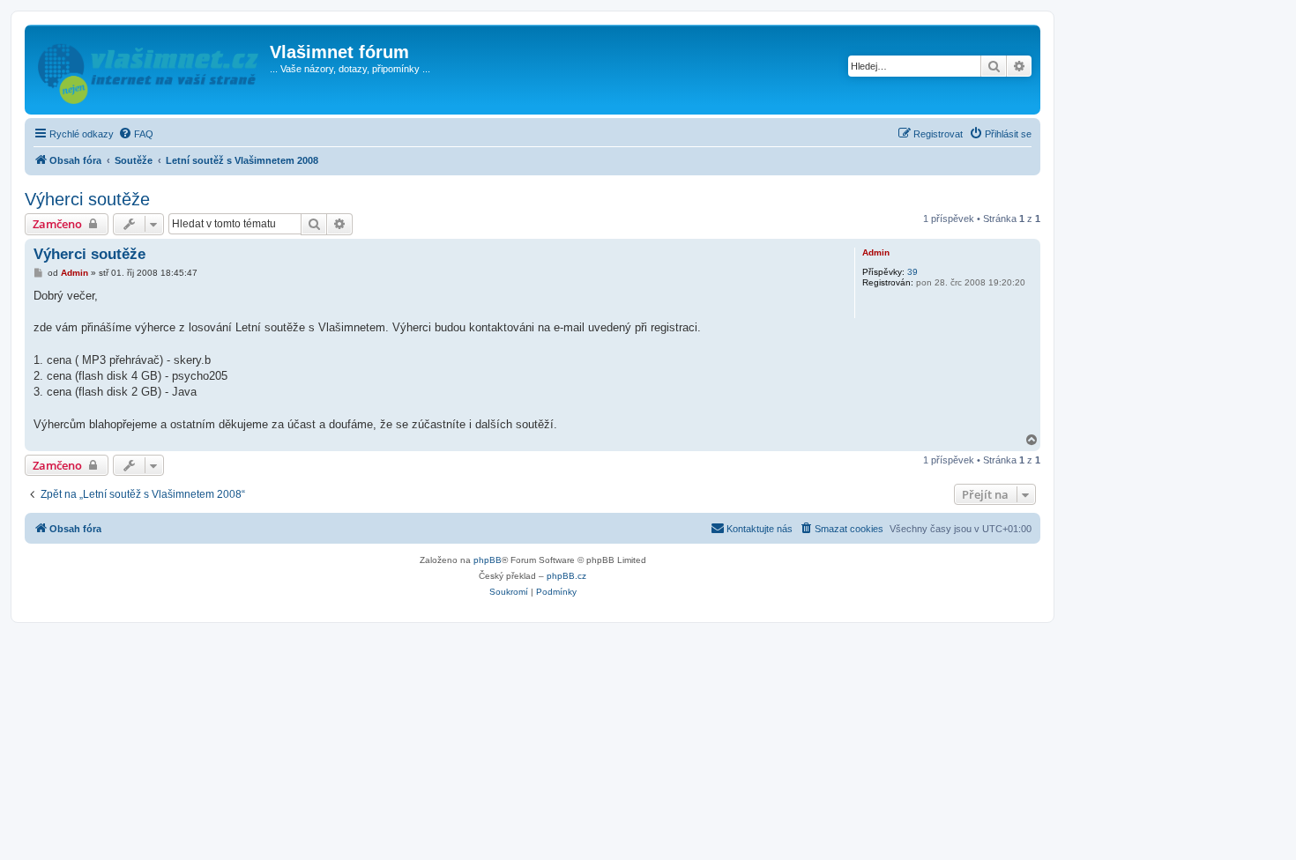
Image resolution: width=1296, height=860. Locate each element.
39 (912, 272)
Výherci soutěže (87, 199)
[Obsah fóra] (149, 69)
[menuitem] (135, 134)
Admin (876, 252)
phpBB (487, 560)
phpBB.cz (566, 576)
